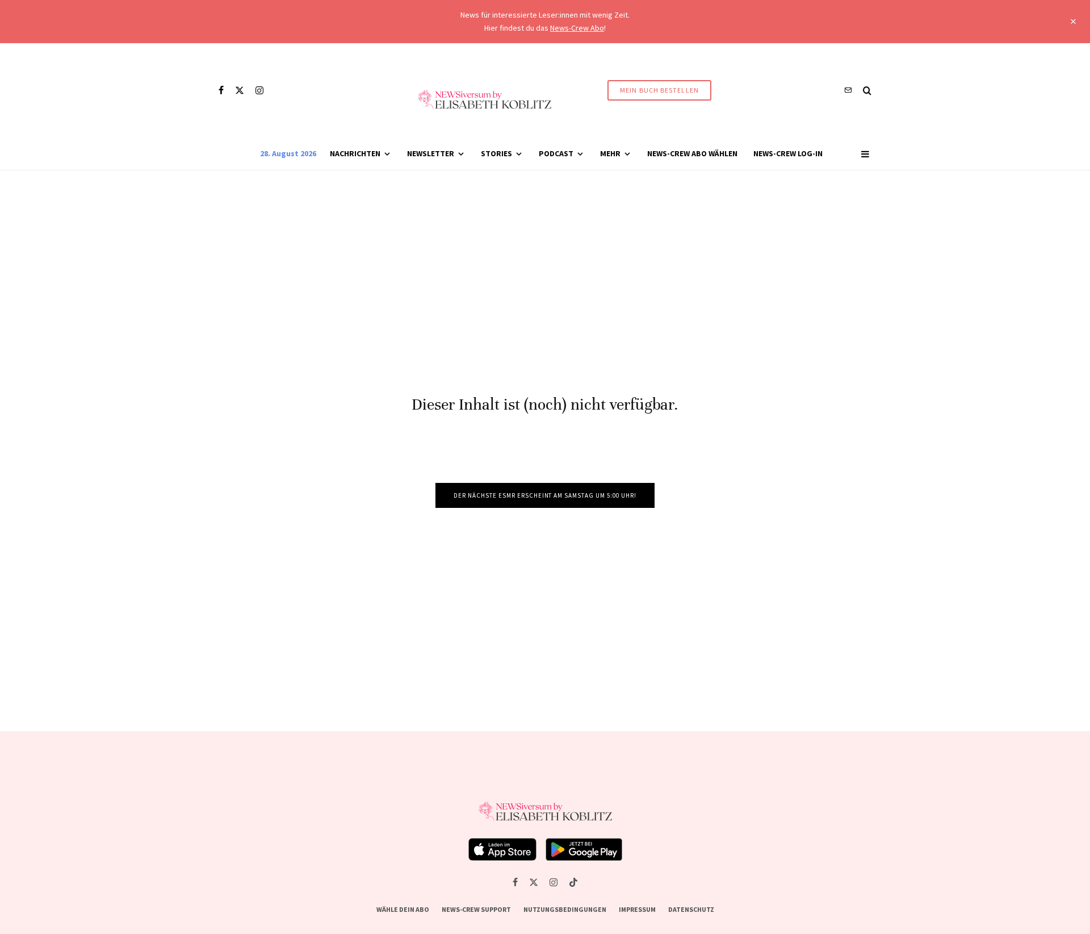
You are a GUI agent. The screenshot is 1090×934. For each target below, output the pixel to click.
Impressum (637, 909)
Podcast (556, 153)
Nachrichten (355, 153)
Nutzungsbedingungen (564, 909)
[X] (239, 90)
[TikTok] (573, 882)
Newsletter (430, 153)
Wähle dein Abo (402, 909)
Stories (496, 153)
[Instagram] (259, 90)
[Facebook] (221, 90)
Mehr (610, 153)
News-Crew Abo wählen (692, 153)
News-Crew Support (476, 909)
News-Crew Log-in (788, 153)
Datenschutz (691, 909)
